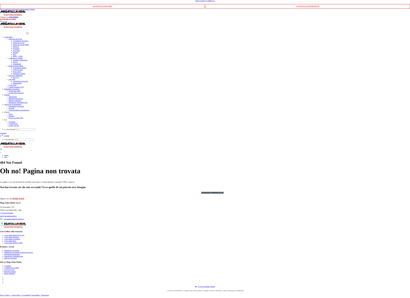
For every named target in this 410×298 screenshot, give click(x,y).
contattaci (3, 133)
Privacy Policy (5, 295)
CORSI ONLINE (193, 193)
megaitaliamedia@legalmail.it (14, 219)
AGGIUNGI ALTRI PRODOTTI (307, 6)
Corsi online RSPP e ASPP (13, 243)
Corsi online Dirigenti (11, 237)
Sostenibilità (35, 295)
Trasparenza (45, 295)
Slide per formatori (10, 258)
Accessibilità (26, 295)
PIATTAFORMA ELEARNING (212, 193)
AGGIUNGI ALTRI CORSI (102, 6)
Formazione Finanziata (12, 254)
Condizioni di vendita (11, 268)
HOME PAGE (18, 199)
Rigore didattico (9, 273)
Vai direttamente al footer (26, 9)
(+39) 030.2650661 (6, 213)
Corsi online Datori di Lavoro (14, 235)
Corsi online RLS (10, 241)
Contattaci (7, 266)
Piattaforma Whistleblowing (13, 256)
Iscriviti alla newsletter (8, 19)
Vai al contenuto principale (9, 9)
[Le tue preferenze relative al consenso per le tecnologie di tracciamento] (2, 224)
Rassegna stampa (10, 272)
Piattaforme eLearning (11, 250)
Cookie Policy (16, 295)
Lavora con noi (9, 270)
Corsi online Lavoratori (12, 239)
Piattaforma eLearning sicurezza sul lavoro (18, 252)
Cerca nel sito (10, 129)
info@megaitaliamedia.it (8, 216)
